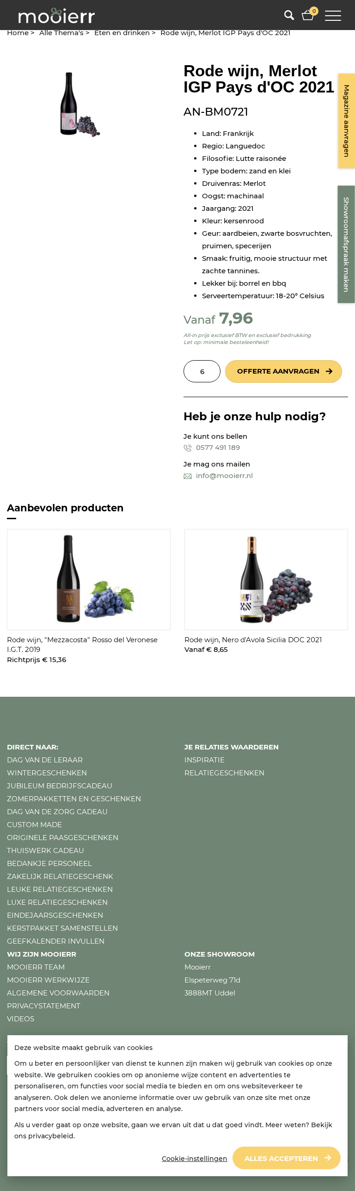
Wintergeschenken (47, 772)
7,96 (236, 318)
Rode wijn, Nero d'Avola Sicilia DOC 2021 (253, 639)
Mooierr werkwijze (48, 980)
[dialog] (177, 1106)
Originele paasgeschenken (62, 837)
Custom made (34, 824)
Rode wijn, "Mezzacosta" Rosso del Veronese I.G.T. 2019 (82, 644)
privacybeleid (50, 1136)
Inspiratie (204, 759)
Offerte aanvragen (278, 371)
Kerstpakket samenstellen (62, 928)
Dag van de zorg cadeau (57, 811)
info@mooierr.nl (223, 475)
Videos (20, 1018)
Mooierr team (36, 967)
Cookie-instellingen (194, 1158)
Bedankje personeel (49, 863)
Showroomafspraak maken (346, 244)
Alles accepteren (281, 1158)
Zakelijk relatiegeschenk (60, 876)
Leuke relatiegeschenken (60, 889)
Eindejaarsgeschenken (55, 915)
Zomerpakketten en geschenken (74, 798)
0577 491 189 (217, 447)
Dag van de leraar (45, 759)
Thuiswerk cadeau (45, 850)
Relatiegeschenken (224, 772)
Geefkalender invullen (55, 941)
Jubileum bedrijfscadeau (59, 785)
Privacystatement (43, 1005)
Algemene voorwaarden (58, 992)
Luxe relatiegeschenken (57, 902)
